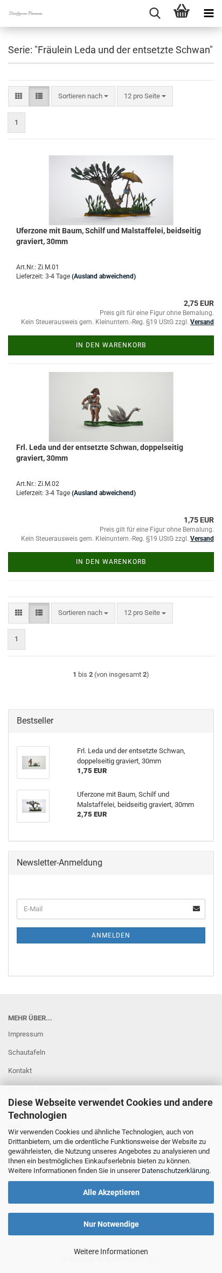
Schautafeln (26, 1052)
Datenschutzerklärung (175, 1171)
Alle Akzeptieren (111, 1192)
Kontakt (20, 1071)
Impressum (25, 1034)
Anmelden (111, 935)
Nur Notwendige (111, 1224)
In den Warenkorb (111, 345)
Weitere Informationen (111, 1251)
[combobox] (83, 96)
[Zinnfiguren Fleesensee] (21, 13)
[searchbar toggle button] (154, 13)
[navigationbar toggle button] (208, 13)
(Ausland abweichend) (104, 276)
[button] (18, 96)
